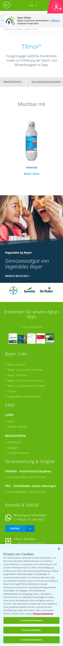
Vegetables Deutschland (24, 396)
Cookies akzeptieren (31, 639)
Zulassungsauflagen (46, 82)
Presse (12, 391)
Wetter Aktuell (17, 427)
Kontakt (15, 528)
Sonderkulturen (18, 453)
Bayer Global (16, 364)
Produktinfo (12, 82)
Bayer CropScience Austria (26, 380)
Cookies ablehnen (31, 630)
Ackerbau (14, 442)
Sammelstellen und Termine (27, 477)
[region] (31, 595)
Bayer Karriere (17, 375)
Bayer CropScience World (25, 370)
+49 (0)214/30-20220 (30, 543)
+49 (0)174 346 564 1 (30, 519)
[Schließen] (3, 20)
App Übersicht (33, 327)
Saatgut (13, 448)
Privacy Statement (43, 613)
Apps (11, 421)
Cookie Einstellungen (31, 620)
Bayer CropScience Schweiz (26, 386)
